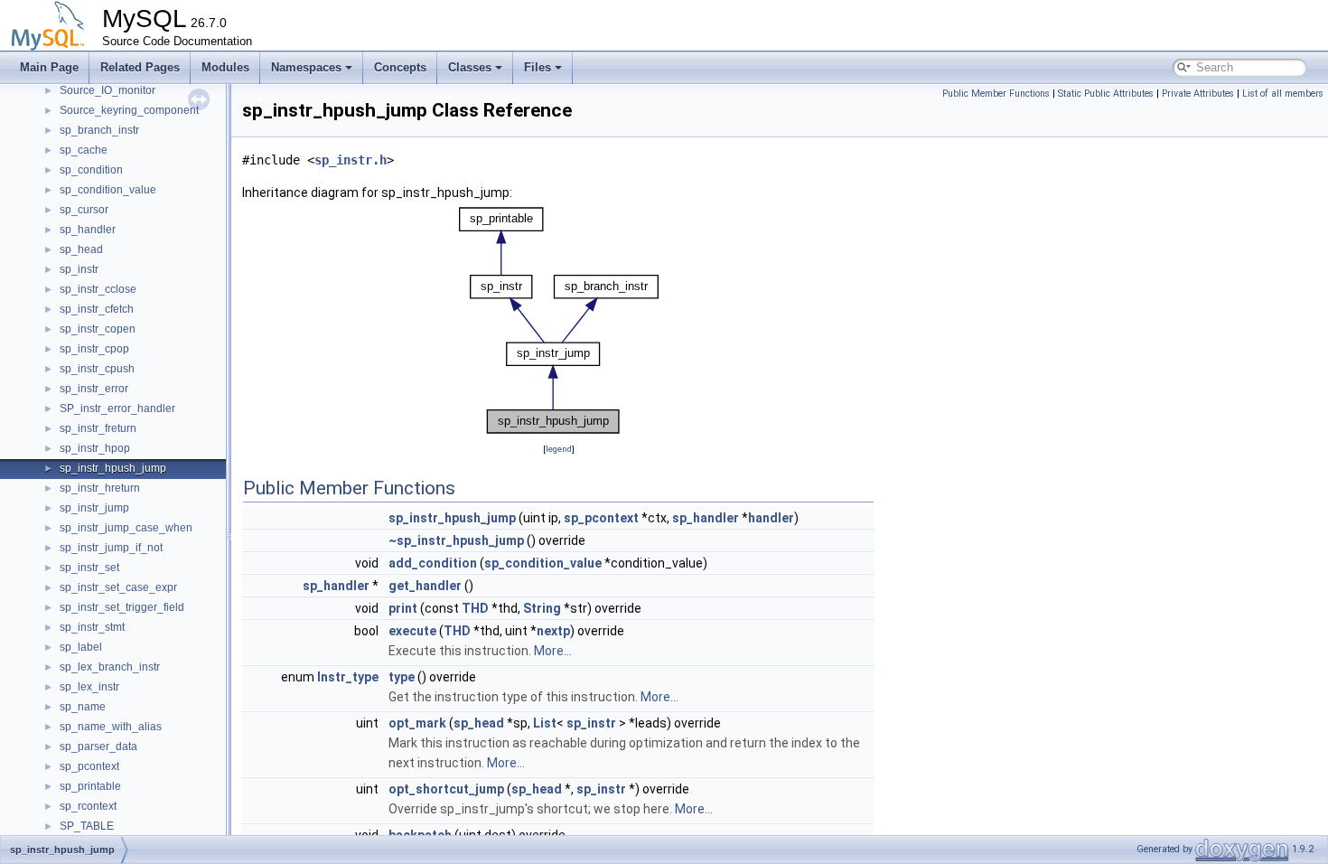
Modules (225, 67)
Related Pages (140, 67)
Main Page (49, 67)
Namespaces (306, 67)
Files (537, 67)
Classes (469, 67)
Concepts (400, 67)
